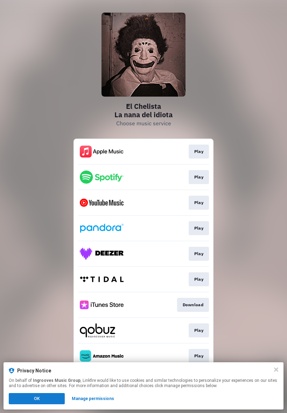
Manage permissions (93, 398)
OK (37, 398)
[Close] (276, 369)
